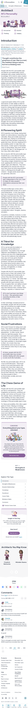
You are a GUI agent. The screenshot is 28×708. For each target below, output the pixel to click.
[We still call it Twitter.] (6, 587)
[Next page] (2, 651)
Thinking (13, 48)
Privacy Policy (18, 692)
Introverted (3, 48)
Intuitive (9, 48)
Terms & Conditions (5, 692)
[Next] (16, 572)
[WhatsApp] (21, 587)
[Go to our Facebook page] (5, 698)
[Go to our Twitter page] (12, 698)
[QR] (25, 587)
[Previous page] (2, 648)
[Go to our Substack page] (2, 698)
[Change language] (21, 2)
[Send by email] (14, 587)
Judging (20, 48)
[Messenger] (17, 587)
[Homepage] (7, 2)
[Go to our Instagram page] (9, 698)
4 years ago (9, 603)
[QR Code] (16, 698)
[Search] (19, 2)
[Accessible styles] (25, 698)
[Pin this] (10, 587)
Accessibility (4, 694)
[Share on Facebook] (2, 587)
